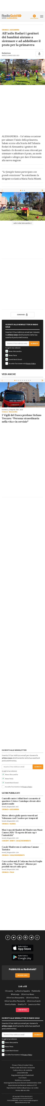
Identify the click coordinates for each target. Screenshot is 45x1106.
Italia (11, 872)
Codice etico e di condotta (22, 1070)
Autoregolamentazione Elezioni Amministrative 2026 (22, 1083)
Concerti (5, 841)
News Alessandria (14, 351)
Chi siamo (9, 991)
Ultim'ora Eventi (34, 1001)
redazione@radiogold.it (30, 1101)
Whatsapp (15, 994)
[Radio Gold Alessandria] (11, 16)
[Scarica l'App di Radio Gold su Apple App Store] (22, 948)
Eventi (12, 841)
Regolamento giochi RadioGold (22, 1075)
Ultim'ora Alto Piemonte (14, 1001)
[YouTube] (19, 937)
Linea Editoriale (22, 1073)
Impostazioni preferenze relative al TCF (22, 1085)
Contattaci (22, 1010)
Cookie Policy (28, 1065)
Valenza (12, 824)
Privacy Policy (31, 363)
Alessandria (14, 30)
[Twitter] (13, 937)
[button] (42, 190)
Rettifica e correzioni (22, 1080)
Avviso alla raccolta (22, 1090)
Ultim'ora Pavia (32, 997)
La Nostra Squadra (22, 991)
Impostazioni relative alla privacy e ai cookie (22, 1088)
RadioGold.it (28, 1096)
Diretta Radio (10, 1004)
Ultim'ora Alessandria (15, 997)
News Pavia (12, 355)
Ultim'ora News (27, 994)
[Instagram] (25, 937)
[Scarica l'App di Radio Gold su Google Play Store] (22, 957)
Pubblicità (36, 991)
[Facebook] (7, 937)
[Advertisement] (22, 109)
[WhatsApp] (37, 937)
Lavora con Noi (34, 1004)
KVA (29, 1103)
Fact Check (23, 1078)
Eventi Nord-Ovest (15, 359)
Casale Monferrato (23, 841)
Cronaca (5, 30)
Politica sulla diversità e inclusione (22, 1068)
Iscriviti (34, 343)
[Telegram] (31, 937)
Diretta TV (22, 1004)
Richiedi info (22, 975)
